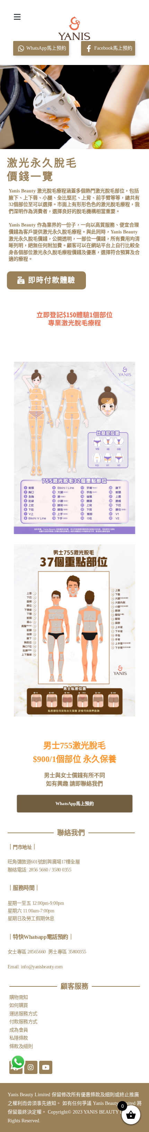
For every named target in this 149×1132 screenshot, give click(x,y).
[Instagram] (30, 1067)
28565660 (37, 951)
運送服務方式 (23, 1013)
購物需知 (18, 997)
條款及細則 (21, 1046)
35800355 (77, 951)
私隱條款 (18, 1038)
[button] (17, 16)
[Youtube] (45, 1067)
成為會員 (18, 1030)
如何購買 (18, 1005)
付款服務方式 (23, 1021)
